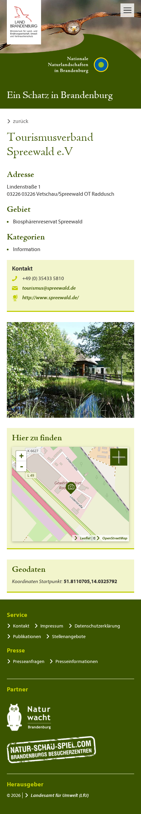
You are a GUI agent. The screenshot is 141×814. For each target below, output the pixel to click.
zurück (20, 121)
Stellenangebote (69, 636)
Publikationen (27, 636)
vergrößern (118, 457)
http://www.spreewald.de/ (50, 298)
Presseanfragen (28, 661)
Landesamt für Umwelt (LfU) (60, 795)
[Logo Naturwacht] (29, 717)
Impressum (51, 626)
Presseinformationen (76, 661)
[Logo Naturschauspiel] (51, 749)
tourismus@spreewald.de (49, 288)
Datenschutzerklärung (97, 626)
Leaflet (85, 538)
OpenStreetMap (114, 538)
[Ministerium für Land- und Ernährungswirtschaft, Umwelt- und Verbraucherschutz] (24, 22)
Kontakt (21, 626)
